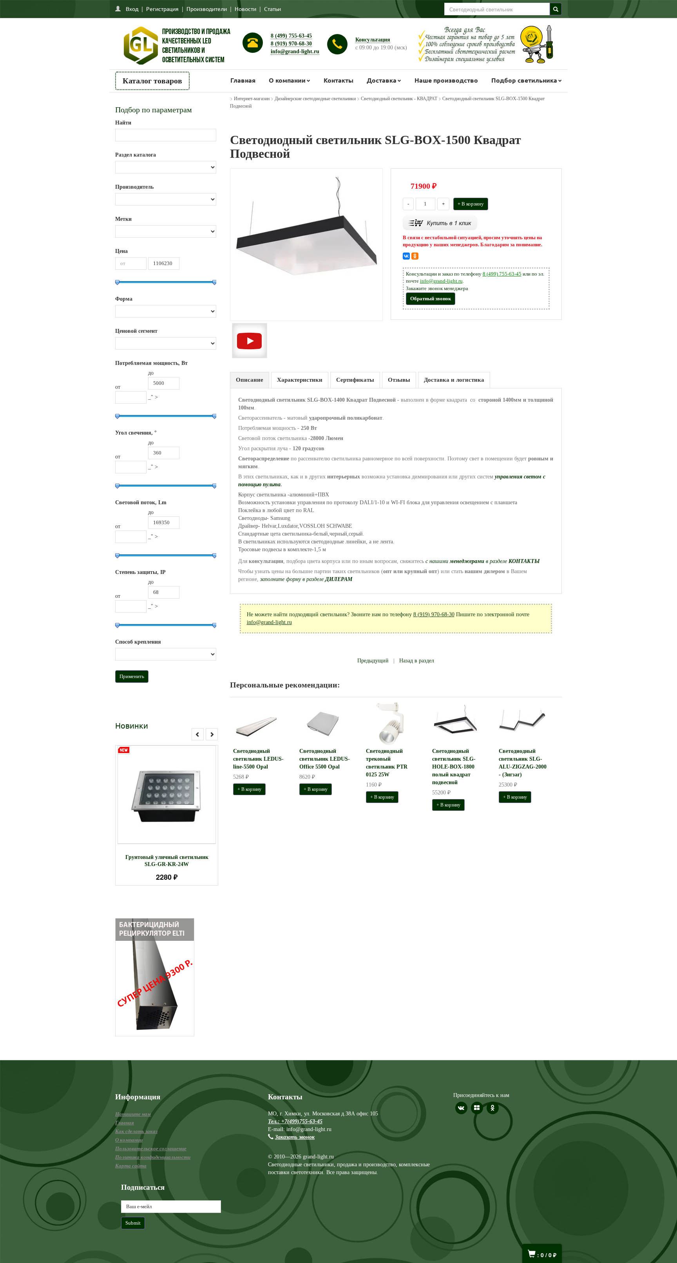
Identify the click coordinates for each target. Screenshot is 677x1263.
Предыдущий (373, 661)
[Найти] (556, 9)
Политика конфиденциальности (152, 1157)
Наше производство (446, 80)
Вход (132, 8)
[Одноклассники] (414, 256)
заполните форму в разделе (306, 579)
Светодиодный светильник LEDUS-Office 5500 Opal (324, 759)
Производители (206, 8)
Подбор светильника (524, 80)
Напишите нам (133, 1114)
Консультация (372, 40)
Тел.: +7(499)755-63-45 (295, 1121)
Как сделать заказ (136, 1131)
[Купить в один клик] (440, 222)
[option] (166, 815)
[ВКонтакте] (406, 256)
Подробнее (177, 791)
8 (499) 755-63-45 (291, 36)
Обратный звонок (430, 298)
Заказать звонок (295, 1137)
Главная (242, 80)
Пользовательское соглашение (150, 1148)
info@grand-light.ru (295, 51)
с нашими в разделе (482, 561)
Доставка (381, 80)
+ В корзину (471, 204)
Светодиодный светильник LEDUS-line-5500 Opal (258, 759)
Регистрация (162, 8)
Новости (245, 8)
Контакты (338, 80)
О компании (287, 80)
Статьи (272, 8)
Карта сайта (131, 1166)
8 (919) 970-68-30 (291, 44)
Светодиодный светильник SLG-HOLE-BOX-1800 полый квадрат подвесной (454, 766)
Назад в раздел (416, 661)
